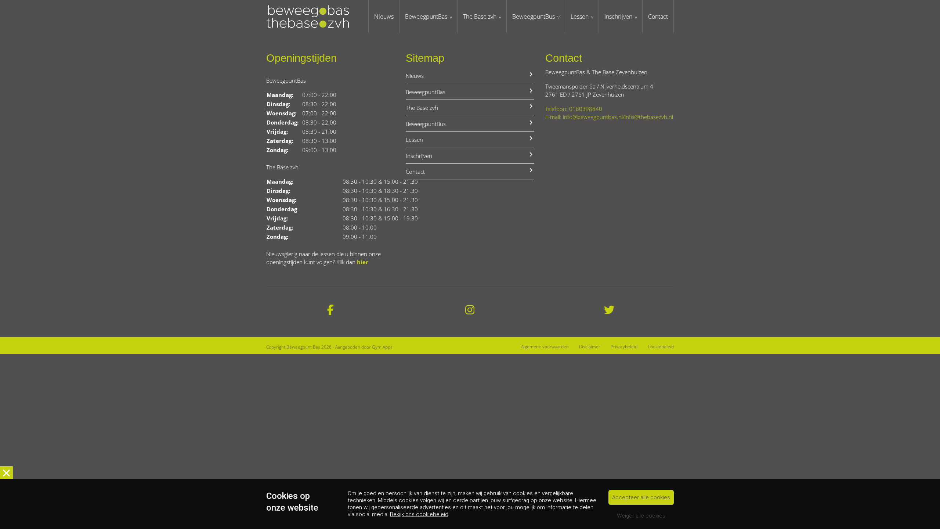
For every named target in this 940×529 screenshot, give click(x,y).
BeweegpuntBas (426, 16)
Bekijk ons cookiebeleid (419, 514)
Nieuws (384, 16)
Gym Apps (382, 347)
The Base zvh (479, 16)
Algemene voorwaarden (545, 346)
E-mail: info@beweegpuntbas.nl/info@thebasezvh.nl (609, 116)
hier (362, 262)
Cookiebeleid (661, 346)
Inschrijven (618, 16)
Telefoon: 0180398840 (573, 108)
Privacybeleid (624, 346)
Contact (658, 16)
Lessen (580, 16)
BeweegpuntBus (533, 16)
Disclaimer (589, 346)
